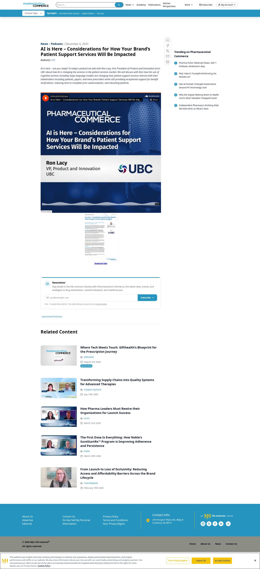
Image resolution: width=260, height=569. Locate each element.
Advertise (27, 520)
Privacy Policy (110, 516)
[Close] (255, 560)
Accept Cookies (222, 560)
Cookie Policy (44, 565)
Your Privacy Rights (114, 523)
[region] (130, 561)
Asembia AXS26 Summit (69, 13)
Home (192, 543)
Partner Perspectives (169, 5)
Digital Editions (88, 13)
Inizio (86, 418)
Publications (154, 4)
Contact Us (69, 516)
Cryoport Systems (92, 389)
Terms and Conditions (115, 520)
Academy (141, 4)
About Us (27, 516)
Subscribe (146, 297)
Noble (87, 451)
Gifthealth (89, 357)
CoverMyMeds (91, 483)
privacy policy (101, 304)
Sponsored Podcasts (52, 316)
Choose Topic (31, 13)
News (218, 543)
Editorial (27, 523)
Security (100, 13)
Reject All (201, 560)
